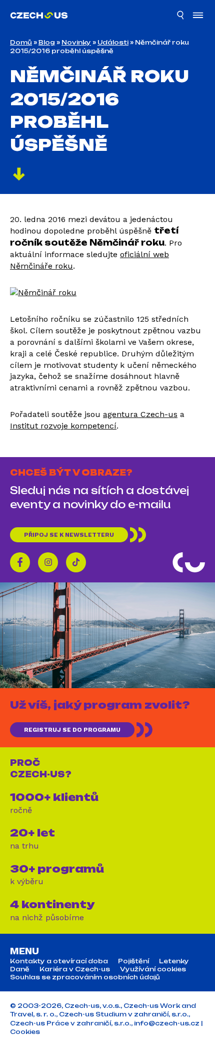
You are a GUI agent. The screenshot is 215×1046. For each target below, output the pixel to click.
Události (113, 42)
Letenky (174, 961)
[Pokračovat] (19, 175)
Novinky (76, 42)
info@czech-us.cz (167, 1023)
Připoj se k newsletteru (69, 534)
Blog (46, 42)
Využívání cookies (153, 969)
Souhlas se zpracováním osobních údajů (85, 977)
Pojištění (133, 961)
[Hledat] (181, 16)
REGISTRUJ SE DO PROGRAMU (72, 729)
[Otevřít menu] (198, 16)
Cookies (25, 1031)
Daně (20, 969)
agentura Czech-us (140, 414)
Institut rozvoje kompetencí (63, 426)
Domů (21, 42)
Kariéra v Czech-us (75, 969)
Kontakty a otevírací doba (59, 961)
